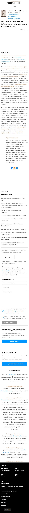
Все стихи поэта (12, 16)
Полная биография (13, 14)
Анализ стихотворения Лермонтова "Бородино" (11, 211)
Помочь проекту (14, 341)
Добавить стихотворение (15, 364)
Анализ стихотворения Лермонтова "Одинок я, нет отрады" (14, 220)
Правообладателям (5, 496)
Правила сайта (4, 494)
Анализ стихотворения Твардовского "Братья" (14, 229)
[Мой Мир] (17, 168)
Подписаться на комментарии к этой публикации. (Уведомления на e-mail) (15, 317)
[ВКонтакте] (12, 168)
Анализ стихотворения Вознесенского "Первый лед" (11, 225)
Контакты (3, 502)
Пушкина (12, 374)
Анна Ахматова (6, 400)
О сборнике (3, 499)
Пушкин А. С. (17, 436)
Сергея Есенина (6, 391)
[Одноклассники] (14, 168)
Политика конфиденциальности (9, 491)
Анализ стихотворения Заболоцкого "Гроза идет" (13, 199)
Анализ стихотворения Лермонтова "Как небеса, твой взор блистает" (12, 243)
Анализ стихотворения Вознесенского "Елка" (13, 215)
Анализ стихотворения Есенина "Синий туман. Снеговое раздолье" (14, 233)
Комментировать (9, 322)
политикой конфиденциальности (14, 311)
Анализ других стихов (14, 18)
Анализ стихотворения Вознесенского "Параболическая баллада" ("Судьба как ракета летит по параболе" (14, 205)
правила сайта (6, 271)
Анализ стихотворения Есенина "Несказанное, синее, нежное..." (14, 238)
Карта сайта (3, 505)
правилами (7, 313)
